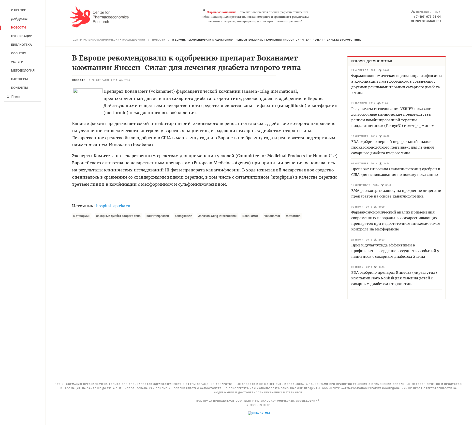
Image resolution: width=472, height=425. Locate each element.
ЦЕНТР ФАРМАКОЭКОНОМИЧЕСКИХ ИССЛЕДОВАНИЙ (109, 40)
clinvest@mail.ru (426, 21)
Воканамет (250, 216)
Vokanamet (272, 216)
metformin (293, 216)
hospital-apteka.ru (114, 206)
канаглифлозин (158, 216)
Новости (158, 40)
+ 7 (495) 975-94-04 (427, 16)
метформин (81, 216)
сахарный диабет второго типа (118, 216)
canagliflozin (183, 216)
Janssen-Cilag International (217, 216)
